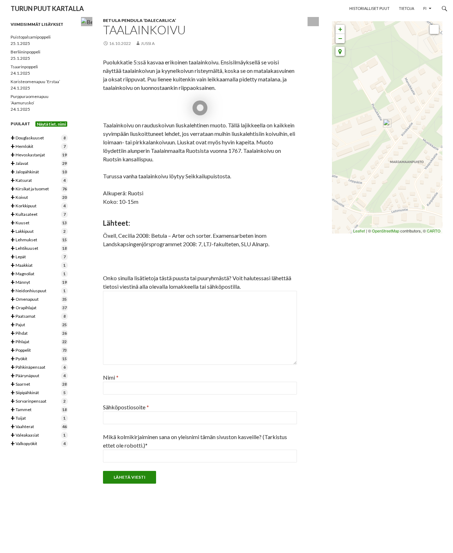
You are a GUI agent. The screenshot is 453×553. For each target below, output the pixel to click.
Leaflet (359, 231)
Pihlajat (39, 342)
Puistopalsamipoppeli (31, 37)
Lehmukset (39, 240)
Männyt (39, 282)
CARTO (434, 231)
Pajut (39, 325)
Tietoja (406, 8)
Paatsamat (38, 316)
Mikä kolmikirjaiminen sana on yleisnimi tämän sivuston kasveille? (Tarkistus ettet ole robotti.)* (195, 441)
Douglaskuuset (38, 138)
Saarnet (39, 384)
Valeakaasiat (38, 435)
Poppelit (39, 350)
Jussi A (148, 43)
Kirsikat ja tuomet (39, 189)
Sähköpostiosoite (126, 407)
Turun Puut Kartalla (47, 8)
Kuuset (39, 223)
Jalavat (39, 163)
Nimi (111, 377)
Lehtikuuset (39, 248)
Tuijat (38, 418)
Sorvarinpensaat (38, 401)
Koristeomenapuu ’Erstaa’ (35, 81)
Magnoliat (38, 274)
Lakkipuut (38, 231)
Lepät (38, 257)
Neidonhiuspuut (38, 291)
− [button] (340, 38)
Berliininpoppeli (25, 51)
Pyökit (39, 359)
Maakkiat (38, 265)
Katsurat (38, 180)
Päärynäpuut (38, 376)
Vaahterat (39, 427)
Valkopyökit (38, 444)
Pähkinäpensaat (38, 367)
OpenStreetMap (385, 231)
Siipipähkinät (38, 393)
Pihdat (39, 333)
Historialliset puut (369, 8)
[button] (340, 51)
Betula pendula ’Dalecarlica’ (139, 20)
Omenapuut (39, 299)
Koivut (39, 197)
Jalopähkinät (39, 172)
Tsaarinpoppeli (24, 66)
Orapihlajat (39, 308)
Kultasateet (38, 214)
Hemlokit (38, 146)
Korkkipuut (38, 206)
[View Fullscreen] (434, 29)
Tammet (39, 410)
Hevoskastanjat (39, 155)
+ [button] (340, 29)
